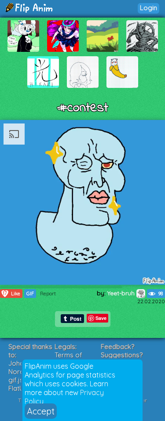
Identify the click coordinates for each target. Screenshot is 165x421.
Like (11, 293)
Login (148, 8)
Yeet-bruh (121, 293)
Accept (41, 411)
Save (100, 318)
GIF (30, 293)
